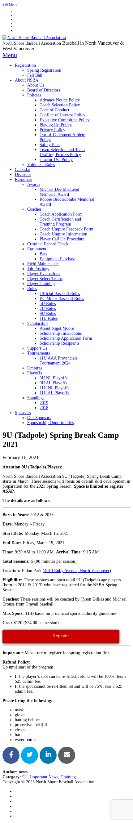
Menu (9, 54)
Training (68, 777)
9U (25, 777)
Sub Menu (9, 4)
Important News (44, 777)
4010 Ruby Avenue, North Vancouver (76, 570)
